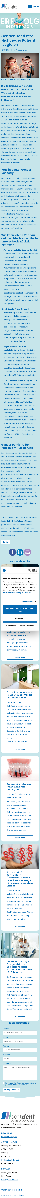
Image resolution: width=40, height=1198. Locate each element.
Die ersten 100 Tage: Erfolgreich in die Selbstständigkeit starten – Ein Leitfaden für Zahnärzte (20, 967)
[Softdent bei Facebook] (12, 552)
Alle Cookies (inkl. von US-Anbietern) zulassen (20, 609)
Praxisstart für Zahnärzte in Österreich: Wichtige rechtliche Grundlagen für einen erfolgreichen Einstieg (20, 879)
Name (6, 1029)
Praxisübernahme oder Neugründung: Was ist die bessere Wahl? (20, 695)
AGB (25, 1195)
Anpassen (19, 618)
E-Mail (6, 1037)
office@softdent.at (9, 1179)
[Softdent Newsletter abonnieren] (27, 552)
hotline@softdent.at (10, 1160)
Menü (35, 6)
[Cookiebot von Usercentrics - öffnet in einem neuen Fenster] (28, 570)
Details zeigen (27, 601)
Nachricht (7, 1063)
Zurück (6, 542)
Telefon (6, 1046)
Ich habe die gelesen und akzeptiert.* (20, 1084)
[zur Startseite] (20, 21)
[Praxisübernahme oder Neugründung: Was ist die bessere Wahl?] (20, 676)
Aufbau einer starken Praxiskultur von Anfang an (19, 786)
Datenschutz (17, 1195)
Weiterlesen (20, 657)
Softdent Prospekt (9, 1136)
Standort (6, 1055)
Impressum (26, 593)
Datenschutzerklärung (12, 593)
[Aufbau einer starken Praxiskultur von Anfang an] (20, 768)
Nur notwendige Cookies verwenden (20, 626)
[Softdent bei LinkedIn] (20, 552)
